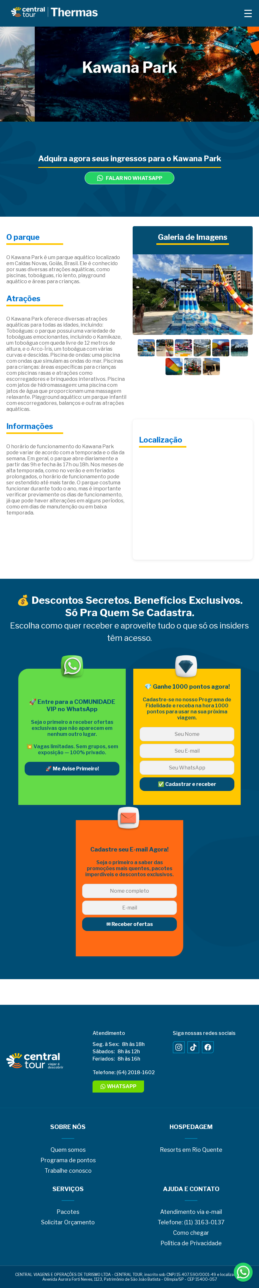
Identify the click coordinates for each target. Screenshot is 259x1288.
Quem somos (68, 1149)
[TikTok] (193, 1047)
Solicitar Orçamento (68, 1222)
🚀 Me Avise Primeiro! (72, 769)
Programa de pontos (68, 1160)
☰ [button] (248, 13)
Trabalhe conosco (68, 1170)
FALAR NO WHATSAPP (134, 178)
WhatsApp (121, 1086)
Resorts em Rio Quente (191, 1149)
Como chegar (191, 1232)
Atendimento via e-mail (191, 1211)
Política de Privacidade (191, 1243)
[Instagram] (178, 1047)
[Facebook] (207, 1047)
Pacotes (68, 1211)
